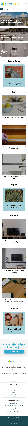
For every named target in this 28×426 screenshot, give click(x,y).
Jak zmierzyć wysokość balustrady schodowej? (14, 148)
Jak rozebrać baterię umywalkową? (14, 330)
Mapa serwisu (14, 421)
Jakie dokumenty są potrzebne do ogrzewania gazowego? (14, 83)
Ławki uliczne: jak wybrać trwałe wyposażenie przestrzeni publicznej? (13, 37)
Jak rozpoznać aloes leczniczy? (14, 206)
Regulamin (14, 424)
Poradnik (14, 215)
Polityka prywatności (14, 418)
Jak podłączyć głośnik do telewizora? (14, 242)
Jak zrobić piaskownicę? (14, 411)
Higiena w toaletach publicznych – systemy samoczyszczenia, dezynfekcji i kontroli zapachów (13, 52)
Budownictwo (14, 61)
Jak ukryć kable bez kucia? (14, 404)
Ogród (14, 184)
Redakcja (14, 379)
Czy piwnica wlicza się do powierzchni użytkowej (14, 408)
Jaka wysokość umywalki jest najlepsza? (14, 177)
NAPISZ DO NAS (14, 352)
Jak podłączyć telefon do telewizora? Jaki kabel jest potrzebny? (14, 301)
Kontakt (13, 381)
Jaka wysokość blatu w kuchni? (14, 117)
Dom (14, 92)
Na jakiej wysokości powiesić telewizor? (14, 271)
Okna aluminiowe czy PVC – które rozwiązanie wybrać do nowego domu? (12, 21)
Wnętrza (14, 308)
